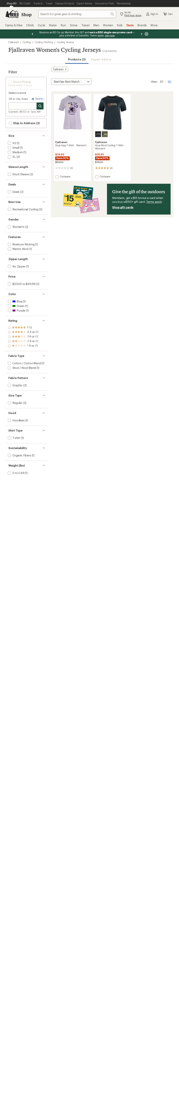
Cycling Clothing (44, 42)
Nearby (39, 98)
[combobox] (77, 14)
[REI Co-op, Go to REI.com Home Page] (12, 14)
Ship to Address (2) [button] (26, 123)
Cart (170, 13)
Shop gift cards (122, 207)
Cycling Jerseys (65, 42)
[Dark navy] (98, 134)
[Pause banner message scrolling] (146, 34)
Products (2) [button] (77, 59)
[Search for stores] (40, 105)
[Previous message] (32, 34)
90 (169, 81)
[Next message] (141, 34)
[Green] (105, 134)
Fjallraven (13, 42)
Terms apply (154, 201)
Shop (26, 14)
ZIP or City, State (18, 98)
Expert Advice (101, 59)
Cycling (27, 42)
